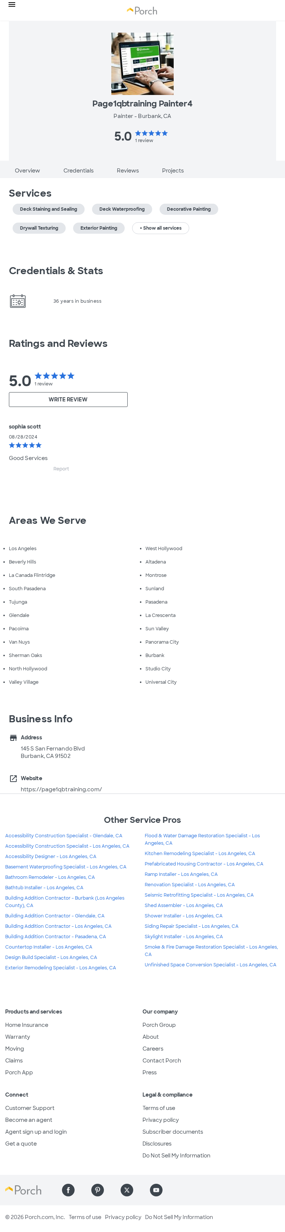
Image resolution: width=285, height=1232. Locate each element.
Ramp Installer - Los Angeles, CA (181, 874)
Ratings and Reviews (58, 343)
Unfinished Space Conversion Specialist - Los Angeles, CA (210, 965)
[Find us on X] (127, 1190)
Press (149, 1072)
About (150, 1037)
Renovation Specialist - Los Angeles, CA (190, 885)
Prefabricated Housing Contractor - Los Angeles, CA (204, 864)
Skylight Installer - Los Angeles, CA (184, 937)
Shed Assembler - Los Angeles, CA (184, 906)
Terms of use (158, 1108)
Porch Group (159, 1025)
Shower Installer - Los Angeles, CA (184, 916)
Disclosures (156, 1143)
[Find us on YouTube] (156, 1190)
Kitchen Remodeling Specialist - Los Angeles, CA (200, 854)
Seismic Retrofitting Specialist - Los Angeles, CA (199, 895)
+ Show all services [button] (160, 228)
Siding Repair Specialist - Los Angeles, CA (192, 926)
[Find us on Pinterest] (97, 1190)
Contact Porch (161, 1060)
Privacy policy (160, 1120)
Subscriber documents (172, 1131)
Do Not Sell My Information (176, 1155)
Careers (152, 1048)
